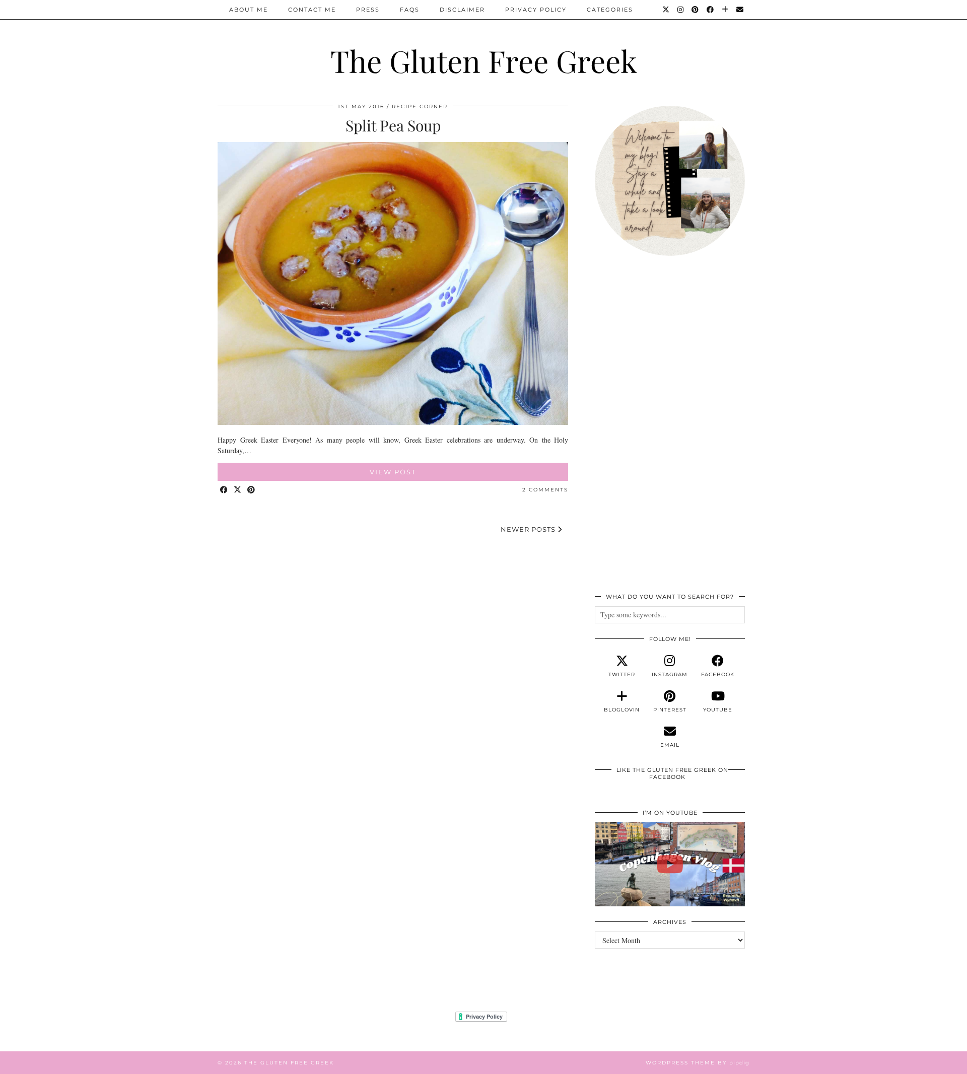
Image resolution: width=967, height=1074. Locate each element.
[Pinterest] (696, 9)
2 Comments (545, 489)
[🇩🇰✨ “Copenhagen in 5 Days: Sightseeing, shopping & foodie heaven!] (670, 864)
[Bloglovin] (725, 9)
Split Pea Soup (393, 125)
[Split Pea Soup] (393, 422)
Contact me (312, 9)
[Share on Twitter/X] (238, 490)
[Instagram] (680, 9)
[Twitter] (666, 9)
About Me (248, 9)
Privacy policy (536, 9)
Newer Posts (529, 529)
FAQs (410, 9)
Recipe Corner (420, 106)
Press (368, 9)
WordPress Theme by (697, 1062)
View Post (393, 472)
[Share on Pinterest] (251, 490)
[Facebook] (711, 9)
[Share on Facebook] (224, 490)
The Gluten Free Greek (483, 60)
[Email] (740, 9)
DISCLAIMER (462, 9)
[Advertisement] (670, 430)
